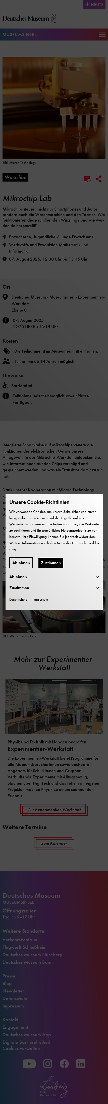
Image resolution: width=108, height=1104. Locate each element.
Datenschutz (18, 599)
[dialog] (54, 552)
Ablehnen (21, 562)
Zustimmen (51, 562)
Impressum (40, 599)
